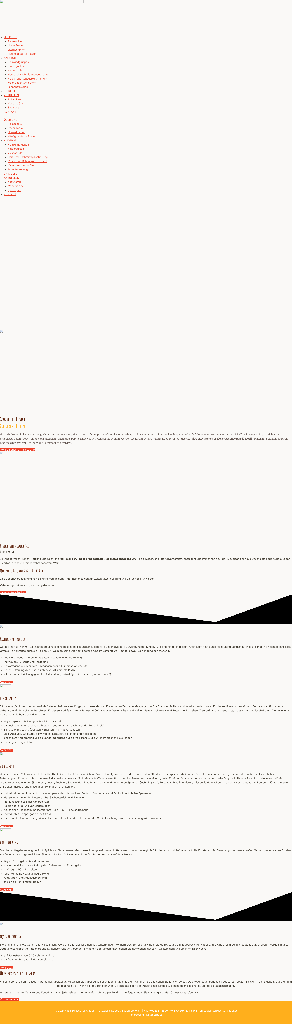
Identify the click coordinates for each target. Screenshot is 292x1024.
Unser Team (15, 45)
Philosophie (15, 41)
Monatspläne (16, 103)
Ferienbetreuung (18, 86)
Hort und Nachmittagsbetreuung (28, 74)
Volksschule (15, 70)
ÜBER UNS (10, 37)
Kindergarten (16, 66)
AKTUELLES (11, 95)
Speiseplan (14, 107)
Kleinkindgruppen (18, 62)
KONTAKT (10, 111)
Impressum (137, 1014)
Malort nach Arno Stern (22, 82)
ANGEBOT (10, 57)
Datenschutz (154, 1014)
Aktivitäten (14, 99)
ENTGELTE (10, 90)
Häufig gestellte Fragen (22, 53)
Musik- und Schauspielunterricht (27, 78)
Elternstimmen (16, 49)
